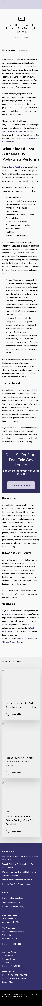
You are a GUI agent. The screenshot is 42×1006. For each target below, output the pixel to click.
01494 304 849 (14, 944)
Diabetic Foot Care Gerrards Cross (16, 884)
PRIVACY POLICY (21, 997)
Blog (22, 19)
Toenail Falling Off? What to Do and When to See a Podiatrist (20, 866)
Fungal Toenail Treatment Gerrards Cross (18, 880)
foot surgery (10, 614)
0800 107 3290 (23, 638)
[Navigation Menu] (38, 4)
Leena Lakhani (22, 37)
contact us (16, 642)
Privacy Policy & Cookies (12, 898)
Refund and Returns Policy (13, 907)
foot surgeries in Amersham (15, 131)
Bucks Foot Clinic (16, 167)
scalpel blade (32, 390)
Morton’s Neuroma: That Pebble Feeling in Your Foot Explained (19, 874)
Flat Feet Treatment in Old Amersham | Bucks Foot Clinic (20, 858)
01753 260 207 (14, 966)
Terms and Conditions (11, 902)
